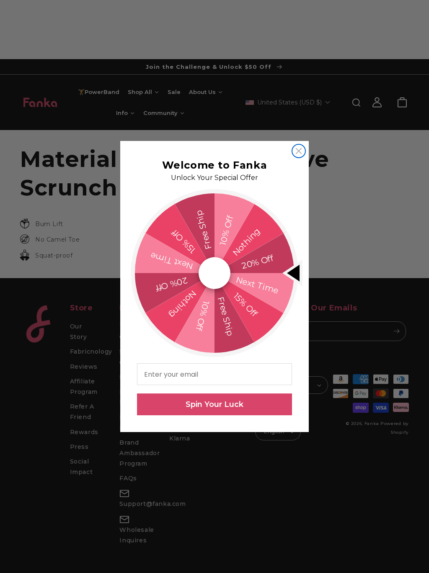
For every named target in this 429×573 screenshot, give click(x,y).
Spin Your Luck (214, 404)
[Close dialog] (298, 151)
